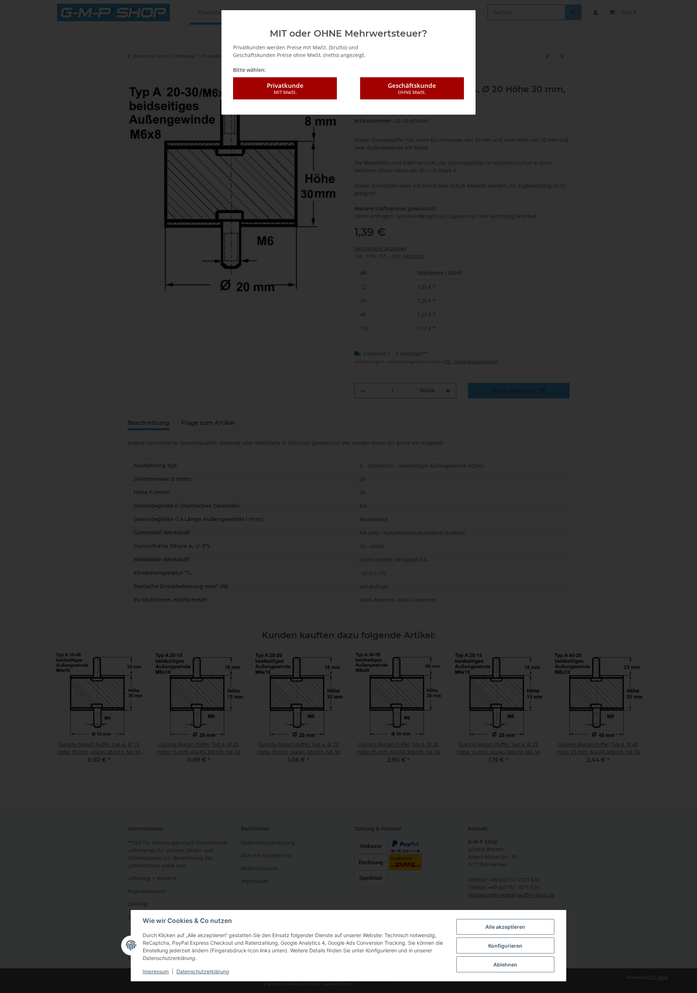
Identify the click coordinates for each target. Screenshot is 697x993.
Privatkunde (285, 88)
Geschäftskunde (412, 88)
